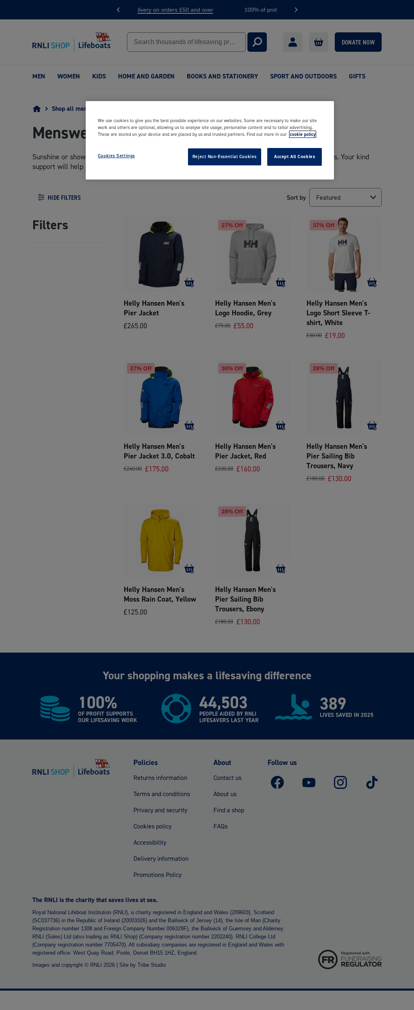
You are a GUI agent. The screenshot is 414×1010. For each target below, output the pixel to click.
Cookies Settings (116, 155)
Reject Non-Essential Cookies (224, 156)
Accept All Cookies (294, 156)
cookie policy (302, 134)
